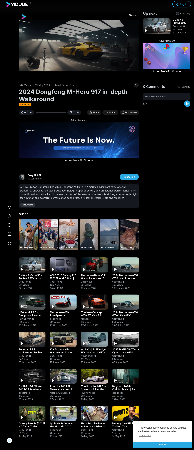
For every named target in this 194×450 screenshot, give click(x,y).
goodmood (55, 318)
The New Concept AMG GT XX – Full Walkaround (92, 315)
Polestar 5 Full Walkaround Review (30, 351)
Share (96, 112)
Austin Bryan (25, 318)
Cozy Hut (24, 281)
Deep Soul (86, 281)
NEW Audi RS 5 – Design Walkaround (30, 314)
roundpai (85, 318)
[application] (79, 46)
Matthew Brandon (59, 392)
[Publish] (187, 103)
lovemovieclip (88, 392)
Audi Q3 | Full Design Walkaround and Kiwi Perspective (93, 352)
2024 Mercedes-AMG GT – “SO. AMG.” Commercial (125, 315)
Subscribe (129, 176)
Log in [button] (183, 4)
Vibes (23, 214)
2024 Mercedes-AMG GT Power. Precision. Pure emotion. (125, 278)
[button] (7, 225)
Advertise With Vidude (79, 160)
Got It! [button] (162, 444)
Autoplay (185, 13)
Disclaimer (131, 112)
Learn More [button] (145, 435)
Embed (112, 112)
